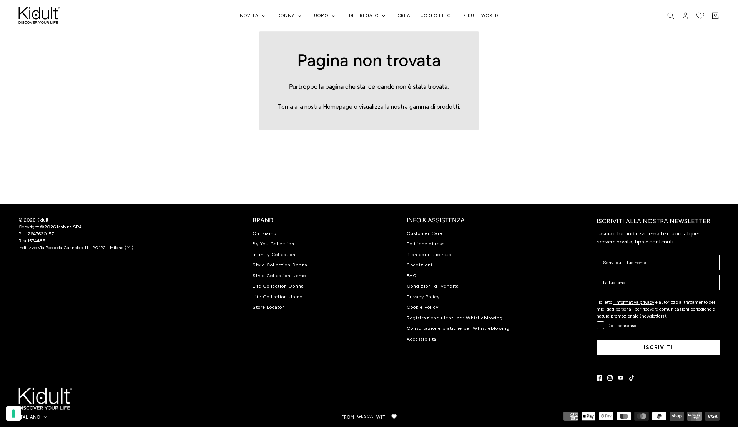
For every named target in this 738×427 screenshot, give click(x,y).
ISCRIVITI (658, 347)
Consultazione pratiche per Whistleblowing (458, 328)
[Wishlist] (700, 15)
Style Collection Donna (280, 265)
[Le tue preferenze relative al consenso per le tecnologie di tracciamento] (13, 413)
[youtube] (621, 378)
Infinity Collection (274, 254)
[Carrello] (715, 16)
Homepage (337, 106)
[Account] (685, 16)
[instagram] (610, 378)
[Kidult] (40, 15)
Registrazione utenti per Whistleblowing (455, 318)
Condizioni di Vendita (433, 286)
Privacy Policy (423, 297)
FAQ (412, 275)
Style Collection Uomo (279, 275)
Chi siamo (264, 233)
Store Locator (268, 307)
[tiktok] (631, 378)
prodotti (448, 106)
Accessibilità (422, 339)
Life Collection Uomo (278, 297)
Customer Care (424, 233)
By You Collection (273, 244)
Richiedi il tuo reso (429, 254)
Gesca (365, 416)
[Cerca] (671, 16)
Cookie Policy (423, 307)
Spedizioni (419, 265)
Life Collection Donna (278, 286)
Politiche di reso (426, 244)
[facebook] (599, 378)
